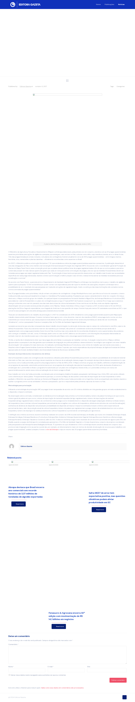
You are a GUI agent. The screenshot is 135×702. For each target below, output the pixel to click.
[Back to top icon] (124, 697)
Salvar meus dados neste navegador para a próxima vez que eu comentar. (38, 675)
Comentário (13, 644)
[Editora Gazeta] (25, 4)
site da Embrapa (52, 429)
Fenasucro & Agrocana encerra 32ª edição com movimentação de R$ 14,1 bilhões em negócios (67, 616)
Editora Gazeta (25, 86)
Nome (11, 667)
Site (88, 667)
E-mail (51, 667)
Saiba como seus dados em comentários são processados (62, 688)
